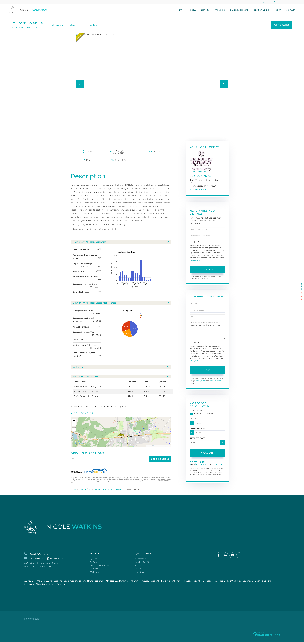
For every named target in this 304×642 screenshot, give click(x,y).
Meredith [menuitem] (94, 569)
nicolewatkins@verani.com (46, 558)
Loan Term (196, 410)
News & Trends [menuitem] (261, 10)
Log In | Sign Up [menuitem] (142, 562)
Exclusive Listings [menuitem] (199, 10)
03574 (119, 489)
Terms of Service (215, 381)
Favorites (278, 2)
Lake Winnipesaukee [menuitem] (100, 565)
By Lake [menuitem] (93, 559)
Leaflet (148, 446)
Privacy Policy (195, 260)
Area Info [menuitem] (220, 10)
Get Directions (160, 459)
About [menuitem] (277, 10)
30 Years (197, 413)
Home (74, 489)
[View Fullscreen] (74, 429)
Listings (82, 489)
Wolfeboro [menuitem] (94, 572)
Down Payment (198, 428)
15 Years (209, 413)
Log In (286, 2)
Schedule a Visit (216, 297)
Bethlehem (108, 489)
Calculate (207, 453)
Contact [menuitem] (290, 10)
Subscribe (207, 269)
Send (207, 370)
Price (193, 419)
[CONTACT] (281, 25)
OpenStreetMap (158, 446)
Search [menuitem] (181, 10)
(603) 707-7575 (267, 2)
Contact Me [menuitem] (140, 559)
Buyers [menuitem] (138, 565)
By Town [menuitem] (94, 562)
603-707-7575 (200, 176)
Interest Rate (197, 438)
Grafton (97, 489)
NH (90, 489)
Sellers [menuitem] (138, 569)
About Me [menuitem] (140, 572)
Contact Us (194, 189)
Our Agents (203, 189)
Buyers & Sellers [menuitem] (239, 10)
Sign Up (292, 2)
